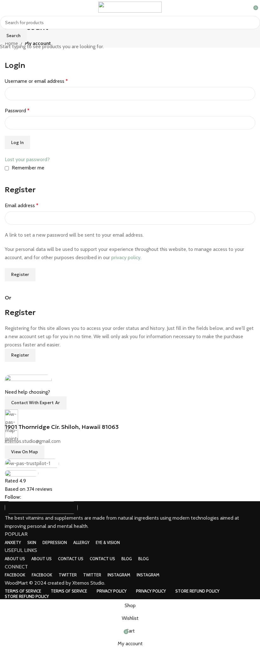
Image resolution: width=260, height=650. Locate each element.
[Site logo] (130, 6)
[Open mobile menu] (7, 7)
